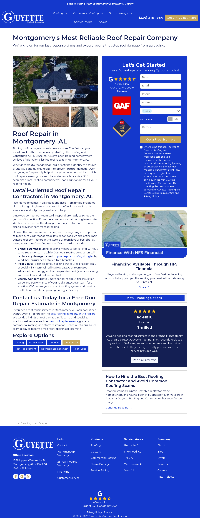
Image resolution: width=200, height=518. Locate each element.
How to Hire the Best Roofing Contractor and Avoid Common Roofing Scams (136, 381)
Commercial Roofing (103, 457)
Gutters (96, 451)
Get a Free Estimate (181, 17)
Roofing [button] (58, 13)
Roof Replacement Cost (54, 348)
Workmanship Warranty (66, 453)
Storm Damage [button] (118, 13)
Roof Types (79, 348)
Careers (162, 470)
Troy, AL (129, 457)
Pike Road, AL (132, 451)
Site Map (108, 512)
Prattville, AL (132, 445)
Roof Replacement (25, 348)
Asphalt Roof (36, 342)
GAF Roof (54, 342)
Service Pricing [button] (83, 22)
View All (129, 470)
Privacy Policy (151, 196)
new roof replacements (63, 321)
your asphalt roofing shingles (75, 256)
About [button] (103, 22)
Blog (160, 451)
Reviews (163, 464)
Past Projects (166, 476)
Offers (161, 457)
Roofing (19, 342)
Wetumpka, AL (133, 464)
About (161, 445)
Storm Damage (100, 464)
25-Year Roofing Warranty (67, 463)
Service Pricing (100, 470)
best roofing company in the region (72, 313)
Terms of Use (167, 193)
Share (142, 287)
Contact (62, 445)
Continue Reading (117, 407)
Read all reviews (144, 360)
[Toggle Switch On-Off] (174, 119)
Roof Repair (71, 342)
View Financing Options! (144, 298)
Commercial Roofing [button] (86, 13)
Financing (63, 471)
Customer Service (68, 477)
